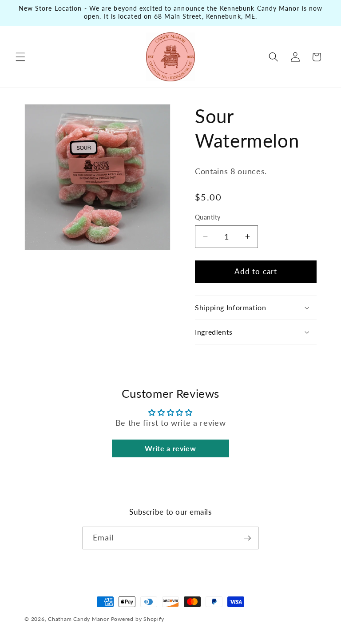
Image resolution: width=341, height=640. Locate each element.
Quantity (208, 217)
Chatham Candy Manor (78, 619)
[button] (20, 57)
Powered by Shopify (137, 619)
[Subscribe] (247, 538)
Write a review (170, 448)
